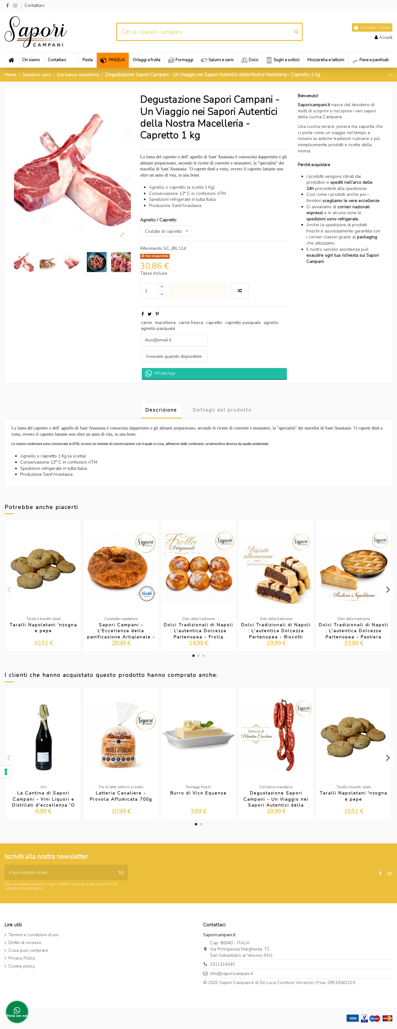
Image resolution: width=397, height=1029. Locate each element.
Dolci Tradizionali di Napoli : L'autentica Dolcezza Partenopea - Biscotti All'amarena (276, 634)
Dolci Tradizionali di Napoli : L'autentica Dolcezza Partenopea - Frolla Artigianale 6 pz (198, 634)
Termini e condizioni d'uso (33, 935)
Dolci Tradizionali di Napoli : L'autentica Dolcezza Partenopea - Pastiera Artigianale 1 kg (353, 634)
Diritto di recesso (24, 943)
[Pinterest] (157, 314)
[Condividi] (142, 314)
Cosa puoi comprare (28, 950)
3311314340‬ (222, 964)
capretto (214, 323)
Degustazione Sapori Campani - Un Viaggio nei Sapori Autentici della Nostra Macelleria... (276, 802)
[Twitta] (150, 314)
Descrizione (161, 410)
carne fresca (191, 323)
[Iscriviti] (121, 872)
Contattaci (34, 5)
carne (146, 323)
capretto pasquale (243, 323)
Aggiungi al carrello (202, 291)
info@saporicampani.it (231, 974)
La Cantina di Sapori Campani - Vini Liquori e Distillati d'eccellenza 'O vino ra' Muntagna (43, 802)
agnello (271, 323)
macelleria (165, 323)
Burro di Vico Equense (198, 793)
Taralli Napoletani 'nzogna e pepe (43, 628)
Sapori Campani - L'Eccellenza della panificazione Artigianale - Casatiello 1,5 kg (121, 634)
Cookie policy (21, 966)
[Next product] (391, 75)
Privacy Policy (21, 958)
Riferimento (151, 248)
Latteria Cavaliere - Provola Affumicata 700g (121, 796)
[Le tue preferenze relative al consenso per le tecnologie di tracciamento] (6, 772)
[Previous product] (389, 75)
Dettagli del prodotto (222, 410)
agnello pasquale (158, 328)
